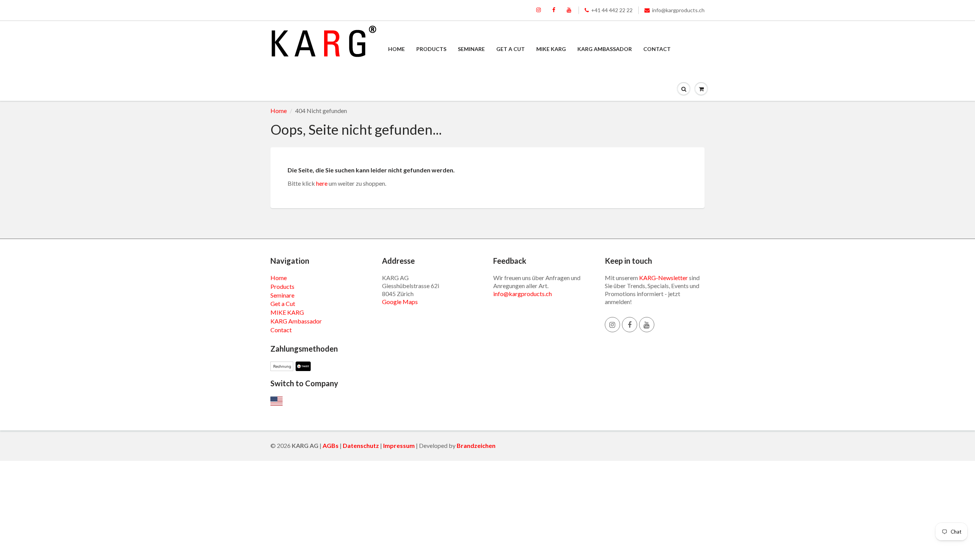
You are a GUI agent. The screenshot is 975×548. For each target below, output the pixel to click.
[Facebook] (553, 10)
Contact (657, 49)
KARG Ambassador (604, 49)
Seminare (471, 49)
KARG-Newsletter (663, 277)
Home (396, 49)
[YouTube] (569, 10)
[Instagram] (538, 10)
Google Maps (400, 301)
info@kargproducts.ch (678, 10)
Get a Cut (510, 49)
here (322, 183)
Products (431, 49)
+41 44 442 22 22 (612, 10)
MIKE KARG (551, 49)
